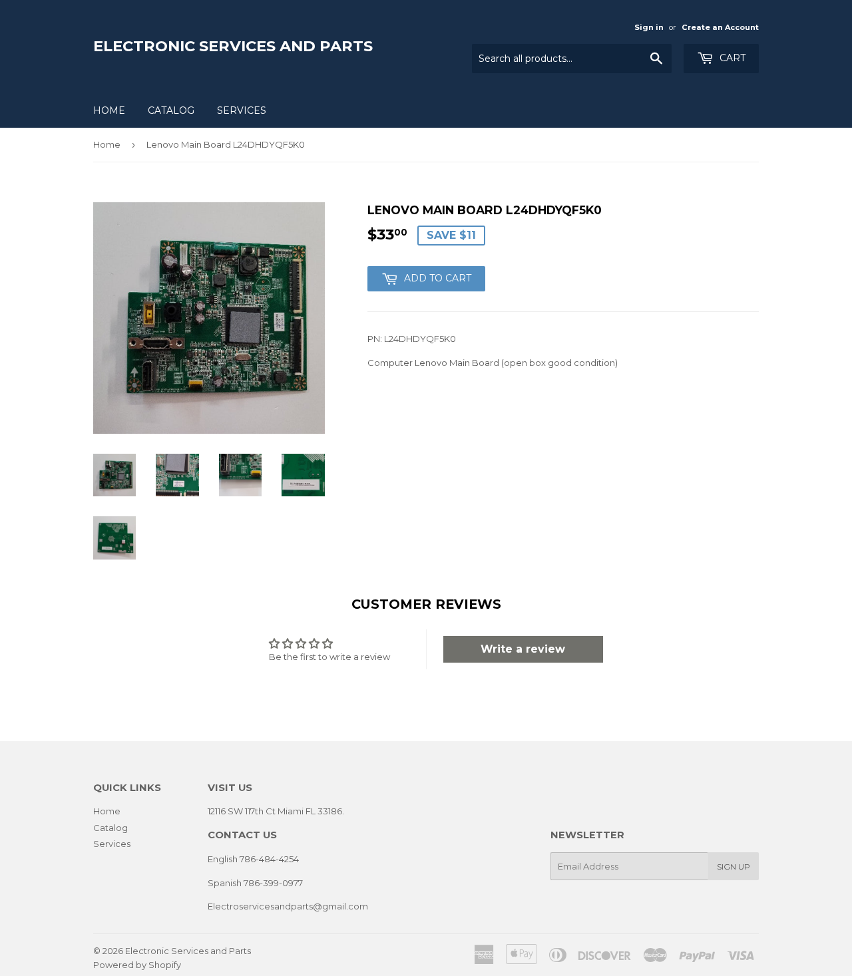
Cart (731, 58)
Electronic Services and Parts (233, 46)
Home (109, 110)
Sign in (649, 27)
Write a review (523, 649)
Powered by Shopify (137, 964)
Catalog (171, 110)
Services (241, 110)
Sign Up (733, 867)
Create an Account (720, 27)
